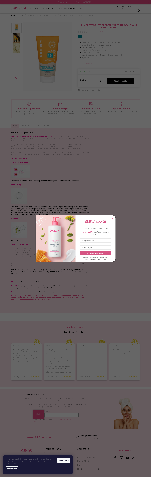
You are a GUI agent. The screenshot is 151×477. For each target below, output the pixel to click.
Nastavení (12, 469)
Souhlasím (64, 460)
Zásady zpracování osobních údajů (95, 259)
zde (15, 463)
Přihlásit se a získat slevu (95, 253)
